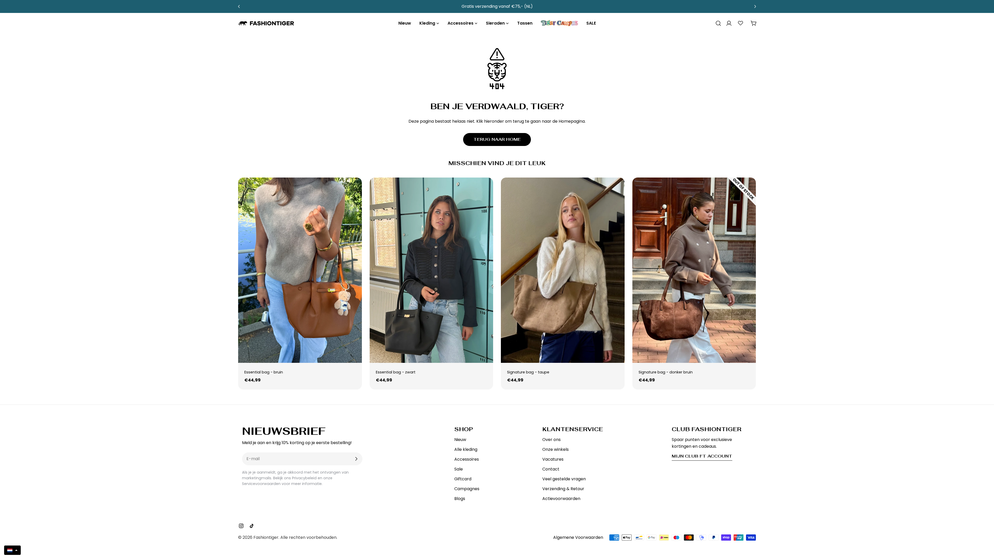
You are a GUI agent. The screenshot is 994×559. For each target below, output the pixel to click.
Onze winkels (555, 449)
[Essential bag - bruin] (300, 270)
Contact (550, 469)
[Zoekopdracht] (716, 23)
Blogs (459, 499)
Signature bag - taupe (528, 372)
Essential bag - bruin (263, 372)
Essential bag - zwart (395, 372)
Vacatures (553, 459)
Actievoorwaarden (561, 499)
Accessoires (466, 459)
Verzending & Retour (563, 489)
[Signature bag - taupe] (563, 270)
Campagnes (466, 489)
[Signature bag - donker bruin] (694, 270)
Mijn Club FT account (702, 456)
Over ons (551, 440)
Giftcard (462, 479)
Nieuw (460, 440)
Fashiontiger (266, 537)
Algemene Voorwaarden (578, 537)
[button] (12, 550)
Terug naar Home (497, 139)
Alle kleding (465, 449)
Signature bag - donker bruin (666, 372)
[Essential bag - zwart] (431, 270)
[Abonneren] (356, 459)
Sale (458, 469)
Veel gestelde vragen (564, 479)
